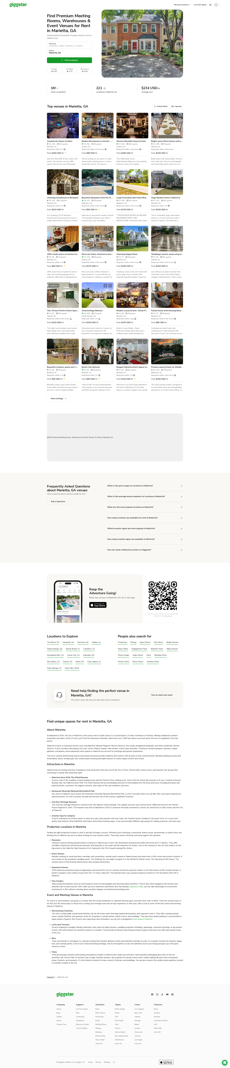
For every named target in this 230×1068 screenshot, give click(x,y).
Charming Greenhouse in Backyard (62, 197)
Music (156, 1009)
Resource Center (82, 1024)
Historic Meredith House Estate (131, 141)
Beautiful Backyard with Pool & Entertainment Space (98, 197)
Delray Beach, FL (73, 649)
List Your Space (200, 5)
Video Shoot (137, 655)
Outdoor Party (153, 661)
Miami (137, 1024)
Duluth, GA (67, 661)
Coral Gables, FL (94, 661)
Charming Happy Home (126, 254)
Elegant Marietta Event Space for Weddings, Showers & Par (132, 367)
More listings (57, 398)
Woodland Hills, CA (55, 655)
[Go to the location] (63, 125)
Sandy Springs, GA (54, 649)
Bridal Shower (172, 642)
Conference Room (161, 1020)
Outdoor (157, 1013)
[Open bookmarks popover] (75, 116)
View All (98, 1043)
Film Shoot (158, 642)
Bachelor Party (157, 649)
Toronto (138, 1036)
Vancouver (139, 1032)
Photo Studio (123, 655)
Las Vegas (138, 1040)
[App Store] (97, 605)
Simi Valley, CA (53, 661)
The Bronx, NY (53, 642)
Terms (90, 1062)
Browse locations (181, 5)
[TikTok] (162, 994)
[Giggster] (18, 5)
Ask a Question (58, 501)
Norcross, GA (83, 642)
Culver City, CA (73, 655)
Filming (133, 642)
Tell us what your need (161, 695)
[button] (225, 1063)
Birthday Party (160, 655)
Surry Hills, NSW (72, 668)
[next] (75, 126)
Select (59, 1020)
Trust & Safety (81, 1028)
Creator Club (61, 1024)
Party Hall (157, 1028)
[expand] (181, 485)
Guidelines (80, 1020)
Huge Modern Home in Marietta (165, 197)
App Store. (168, 616)
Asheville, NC (89, 655)
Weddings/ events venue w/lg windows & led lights (167, 254)
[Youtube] (167, 994)
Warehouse (119, 1040)
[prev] (50, 126)
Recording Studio (121, 1036)
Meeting (98, 1032)
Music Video (123, 649)
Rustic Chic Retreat (91, 367)
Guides (59, 1017)
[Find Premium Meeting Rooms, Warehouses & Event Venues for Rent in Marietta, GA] (115, 437)
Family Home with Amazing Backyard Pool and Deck (167, 310)
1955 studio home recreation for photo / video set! (63, 254)
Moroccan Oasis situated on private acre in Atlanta (98, 254)
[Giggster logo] (65, 994)
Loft (155, 1024)
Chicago (138, 1020)
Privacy (98, 1062)
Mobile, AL (96, 642)
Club (116, 1024)
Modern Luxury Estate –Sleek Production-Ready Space (132, 310)
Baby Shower (172, 649)
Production (122, 642)
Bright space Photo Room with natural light (167, 141)
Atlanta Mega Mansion (92, 310)
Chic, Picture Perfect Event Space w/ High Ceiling (63, 310)
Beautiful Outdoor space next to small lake (63, 367)
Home (117, 1013)
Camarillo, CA (89, 649)
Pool (116, 1017)
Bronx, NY (80, 661)
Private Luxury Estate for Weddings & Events (167, 367)
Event (97, 1020)
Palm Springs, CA (54, 668)
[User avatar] (216, 5)
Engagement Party (139, 649)
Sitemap (107, 1062)
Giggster (50, 977)
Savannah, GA (68, 642)
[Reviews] (172, 994)
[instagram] (157, 994)
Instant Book (162, 106)
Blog (58, 1013)
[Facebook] (152, 994)
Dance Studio (120, 1032)
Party (148, 655)
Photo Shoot (137, 661)
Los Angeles (139, 1009)
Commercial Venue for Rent (59, 141)
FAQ (77, 1013)
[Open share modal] (71, 116)
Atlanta (137, 1017)
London (137, 1028)
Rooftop (157, 1017)
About (59, 1009)
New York (138, 1013)
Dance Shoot (145, 642)
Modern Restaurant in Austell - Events (98, 141)
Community (80, 1017)
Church (117, 1028)
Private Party (123, 661)
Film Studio (119, 1020)
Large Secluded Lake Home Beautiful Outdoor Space (132, 197)
